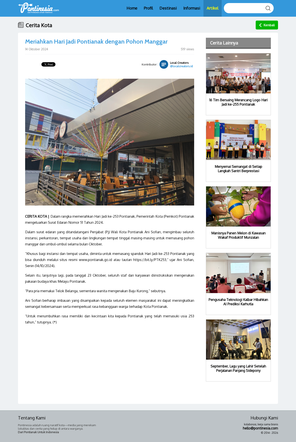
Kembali (269, 25)
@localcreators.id (181, 66)
